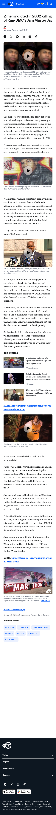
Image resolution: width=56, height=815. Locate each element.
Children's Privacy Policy (40, 801)
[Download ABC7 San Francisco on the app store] (8, 791)
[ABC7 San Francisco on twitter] (11, 784)
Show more (45, 601)
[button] (4, 3)
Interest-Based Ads (43, 804)
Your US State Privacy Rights (12, 804)
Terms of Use (29, 804)
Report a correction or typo (14, 609)
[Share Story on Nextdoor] (23, 36)
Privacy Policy (7, 801)
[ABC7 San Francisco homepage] (10, 4)
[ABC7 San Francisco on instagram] (18, 784)
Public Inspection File (10, 807)
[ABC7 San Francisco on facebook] (5, 784)
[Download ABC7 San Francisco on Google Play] (24, 791)
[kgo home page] (6, 745)
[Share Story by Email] (30, 36)
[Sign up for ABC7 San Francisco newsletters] (24, 784)
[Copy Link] (36, 36)
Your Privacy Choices (22, 801)
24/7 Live (20, 4)
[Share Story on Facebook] (5, 36)
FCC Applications (26, 807)
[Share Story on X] (11, 36)
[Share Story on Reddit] (17, 36)
